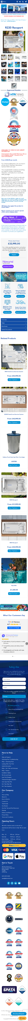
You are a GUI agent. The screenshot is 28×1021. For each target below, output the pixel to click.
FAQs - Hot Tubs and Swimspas (10, 768)
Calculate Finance (8, 266)
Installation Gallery (6, 772)
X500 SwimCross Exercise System (14, 371)
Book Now (7, 296)
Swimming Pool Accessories (15, 721)
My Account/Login (6, 775)
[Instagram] (12, 883)
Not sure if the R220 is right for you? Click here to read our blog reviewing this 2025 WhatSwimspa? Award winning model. (14, 200)
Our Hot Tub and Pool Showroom (10, 808)
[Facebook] (8, 883)
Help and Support (6, 757)
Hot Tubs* (11, 725)
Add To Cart (14, 465)
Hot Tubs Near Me (6, 784)
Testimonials (5, 803)
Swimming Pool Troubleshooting (10, 759)
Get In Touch (20, 296)
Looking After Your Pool (8, 764)
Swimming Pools (12, 713)
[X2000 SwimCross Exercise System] (14, 399)
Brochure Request (18, 1014)
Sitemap (4, 810)
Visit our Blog (5, 794)
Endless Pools (12, 717)
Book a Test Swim (20, 312)
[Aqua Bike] (14, 570)
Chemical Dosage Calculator (9, 779)
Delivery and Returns (7, 812)
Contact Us (5, 801)
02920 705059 (12, 14)
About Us (4, 797)
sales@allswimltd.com (21, 14)
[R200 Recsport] (14, 485)
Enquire (14, 254)
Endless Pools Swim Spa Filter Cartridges (14, 457)
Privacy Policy (5, 815)
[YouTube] (19, 883)
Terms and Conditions (7, 817)
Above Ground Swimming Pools (16, 709)
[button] (1, 643)
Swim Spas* (11, 733)
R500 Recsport (14, 542)
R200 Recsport (14, 500)
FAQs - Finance (5, 770)
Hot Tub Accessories (14, 729)
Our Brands (5, 806)
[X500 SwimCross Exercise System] (14, 356)
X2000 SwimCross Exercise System (14, 414)
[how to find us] (17, 1)
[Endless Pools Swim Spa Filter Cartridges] (14, 442)
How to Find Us (6, 799)
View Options (14, 380)
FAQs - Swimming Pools (8, 761)
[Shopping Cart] (26, 1)
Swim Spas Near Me (7, 781)
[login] (20, 1)
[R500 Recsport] (14, 527)
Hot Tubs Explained (7, 786)
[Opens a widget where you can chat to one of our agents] (22, 1018)
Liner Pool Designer (7, 777)
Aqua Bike (14, 585)
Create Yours (7, 312)
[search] (23, 1)
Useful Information (6, 766)
